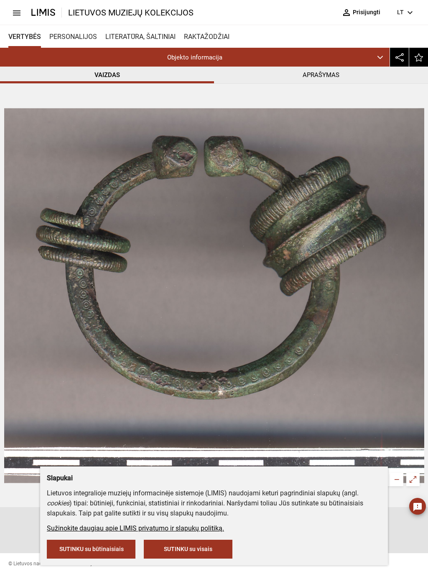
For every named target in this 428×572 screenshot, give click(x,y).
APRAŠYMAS (321, 75)
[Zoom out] (396, 479)
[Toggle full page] (413, 479)
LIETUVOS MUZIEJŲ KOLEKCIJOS (131, 13)
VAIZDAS (107, 75)
